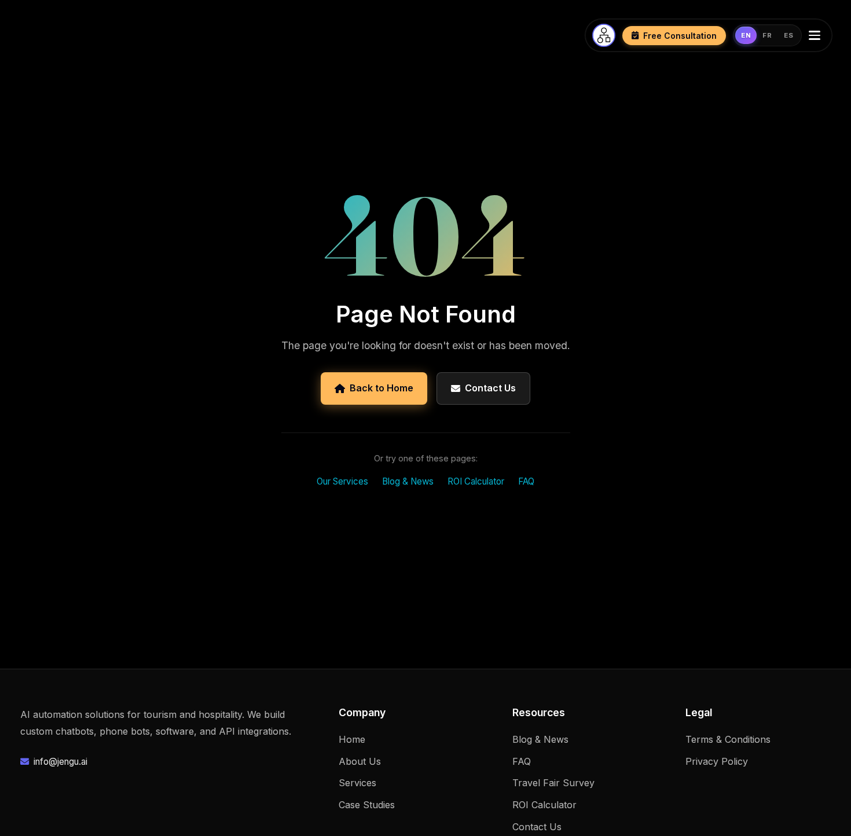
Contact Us (490, 388)
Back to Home (381, 388)
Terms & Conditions (728, 739)
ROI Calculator (475, 481)
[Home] (603, 35)
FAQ (526, 481)
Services (357, 783)
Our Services (342, 481)
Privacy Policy (716, 761)
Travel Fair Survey (553, 783)
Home (352, 739)
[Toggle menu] (817, 35)
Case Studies (367, 805)
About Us (360, 761)
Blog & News (408, 481)
